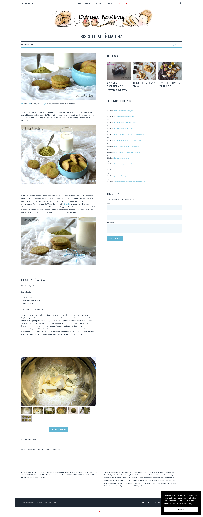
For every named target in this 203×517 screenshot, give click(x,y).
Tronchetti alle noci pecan (144, 84)
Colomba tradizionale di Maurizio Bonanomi (117, 86)
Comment (110, 222)
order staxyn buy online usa (123, 128)
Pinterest (56, 449)
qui (36, 286)
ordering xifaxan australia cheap (125, 122)
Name (109, 203)
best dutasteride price (121, 158)
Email (109, 213)
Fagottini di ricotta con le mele (169, 84)
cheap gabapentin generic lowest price (127, 152)
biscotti (49, 104)
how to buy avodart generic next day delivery (129, 134)
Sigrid (67, 204)
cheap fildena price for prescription (126, 146)
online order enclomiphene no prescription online (131, 182)
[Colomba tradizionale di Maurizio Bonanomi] (119, 71)
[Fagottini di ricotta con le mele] (170, 71)
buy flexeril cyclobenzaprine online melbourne (130, 164)
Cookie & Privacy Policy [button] (181, 504)
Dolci (39, 104)
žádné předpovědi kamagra (123, 111)
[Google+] (22, 3)
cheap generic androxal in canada (126, 170)
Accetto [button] (181, 510)
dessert (61, 104)
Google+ (40, 449)
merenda (72, 104)
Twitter (48, 449)
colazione (55, 104)
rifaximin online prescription (124, 117)
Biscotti (33, 104)
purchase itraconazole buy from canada (127, 140)
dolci (66, 104)
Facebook (31, 449)
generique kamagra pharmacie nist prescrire (129, 176)
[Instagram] (25, 3)
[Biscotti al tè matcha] (58, 76)
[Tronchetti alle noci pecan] (144, 71)
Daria (158, 502)
